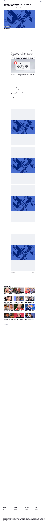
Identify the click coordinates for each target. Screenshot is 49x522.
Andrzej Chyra (15, 510)
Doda (3, 510)
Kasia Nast (4, 509)
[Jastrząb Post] (8, 1)
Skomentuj (33, 272)
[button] (40, 1)
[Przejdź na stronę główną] (4, 1)
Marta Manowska (26, 509)
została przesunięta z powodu (30, 89)
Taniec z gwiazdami (37, 510)
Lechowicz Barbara (7, 28)
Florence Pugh (15, 509)
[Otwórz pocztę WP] (38, 1)
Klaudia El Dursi (26, 510)
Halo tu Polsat (36, 509)
